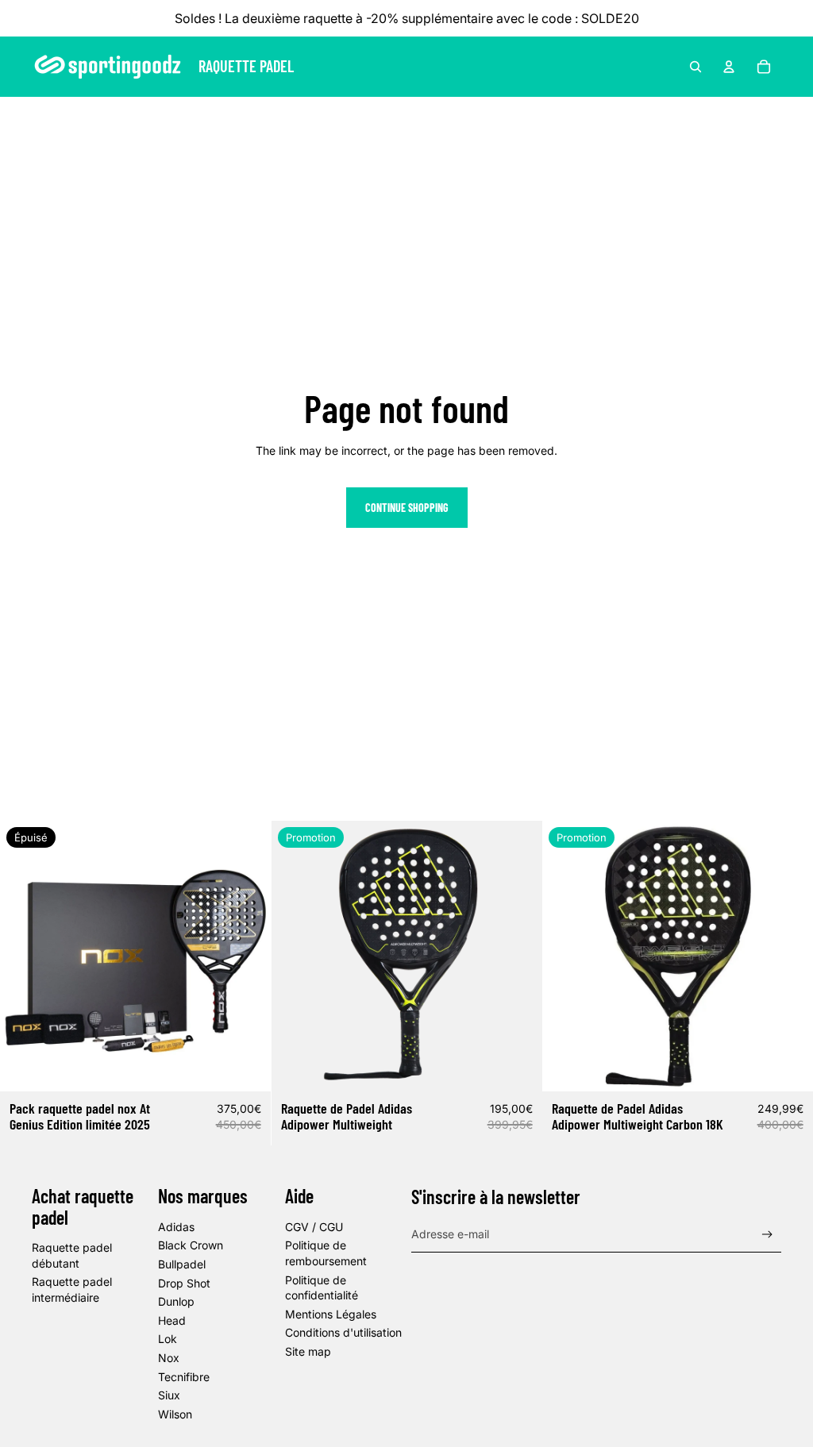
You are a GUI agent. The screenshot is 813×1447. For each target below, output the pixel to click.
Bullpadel (182, 1264)
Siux (169, 1395)
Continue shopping (407, 507)
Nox (168, 1357)
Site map (308, 1351)
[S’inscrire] (767, 1235)
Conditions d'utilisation (343, 1332)
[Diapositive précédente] (24, 955)
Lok (167, 1338)
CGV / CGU (314, 1226)
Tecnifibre (184, 1377)
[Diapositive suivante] (247, 955)
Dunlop (176, 1301)
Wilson (175, 1414)
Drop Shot (184, 1283)
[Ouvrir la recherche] (695, 66)
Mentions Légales (330, 1314)
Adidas (176, 1226)
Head (172, 1320)
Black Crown (190, 1245)
